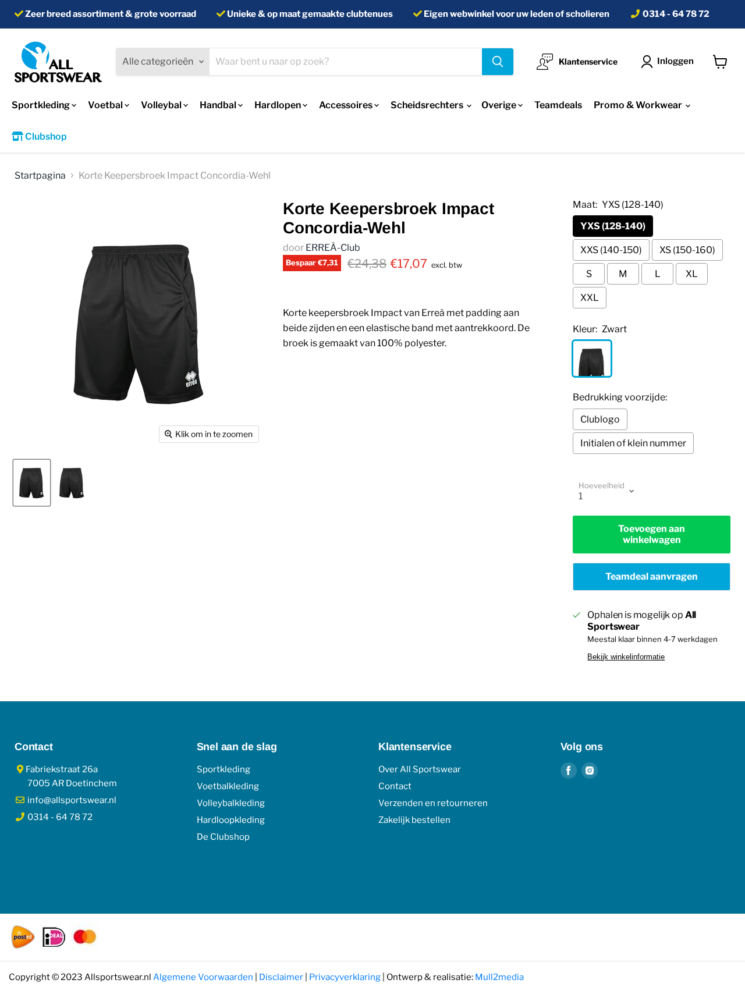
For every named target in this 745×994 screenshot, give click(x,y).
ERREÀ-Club (333, 247)
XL (692, 273)
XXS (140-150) (611, 249)
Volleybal (162, 105)
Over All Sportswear (419, 769)
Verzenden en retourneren (433, 803)
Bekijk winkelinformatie (626, 657)
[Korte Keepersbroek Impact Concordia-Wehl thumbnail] (31, 483)
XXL (589, 297)
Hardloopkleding (231, 820)
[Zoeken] (497, 61)
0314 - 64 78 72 (676, 14)
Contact (394, 786)
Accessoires (346, 105)
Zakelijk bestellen (414, 820)
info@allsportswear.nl (71, 800)
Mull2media (499, 977)
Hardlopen (278, 105)
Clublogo (600, 419)
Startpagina (40, 175)
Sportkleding (42, 105)
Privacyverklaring (345, 977)
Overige (499, 105)
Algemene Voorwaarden (203, 977)
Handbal (219, 105)
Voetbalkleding (228, 786)
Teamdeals (558, 105)
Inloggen (675, 61)
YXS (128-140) (612, 226)
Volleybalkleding (231, 803)
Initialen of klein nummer (633, 443)
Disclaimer (281, 977)
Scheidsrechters (428, 105)
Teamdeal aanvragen (651, 576)
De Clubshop (223, 837)
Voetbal (106, 105)
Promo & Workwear (639, 105)
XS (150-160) (687, 249)
